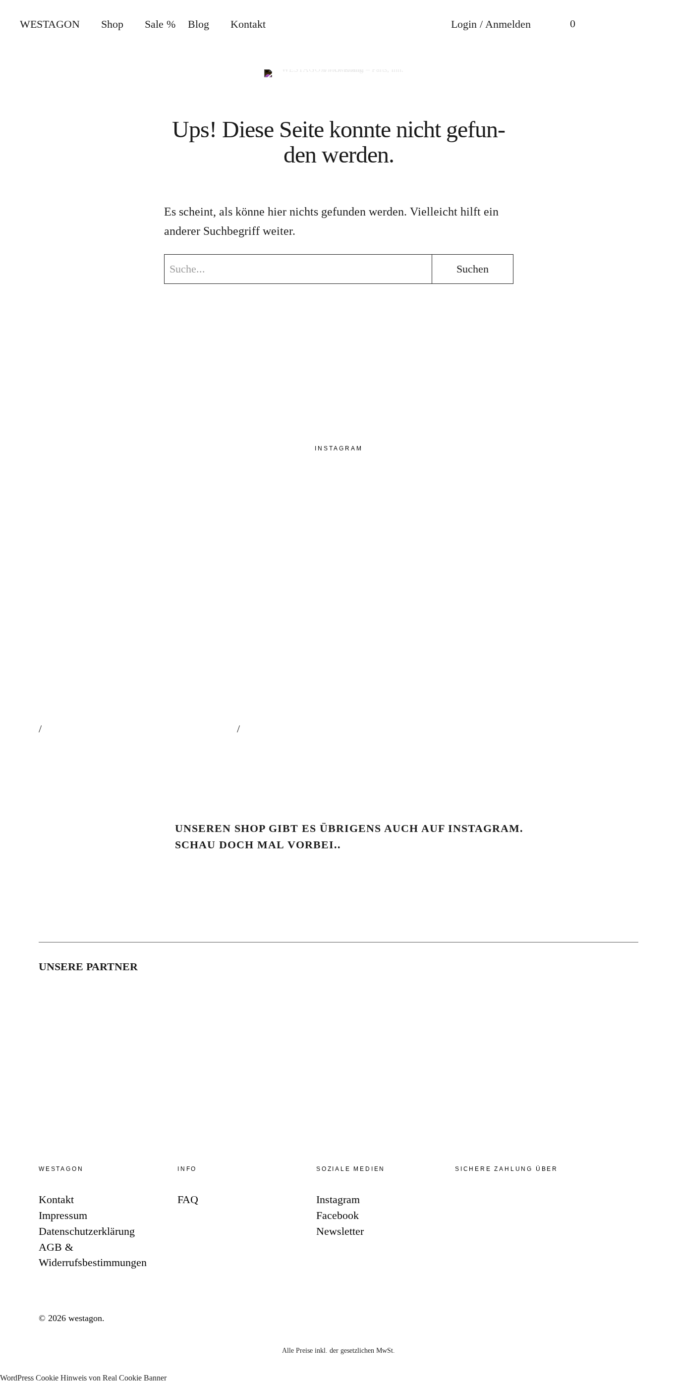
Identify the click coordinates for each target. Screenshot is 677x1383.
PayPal (468, 1202)
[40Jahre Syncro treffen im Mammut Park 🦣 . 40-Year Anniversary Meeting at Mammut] (336, 621)
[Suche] (605, 24)
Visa (557, 1202)
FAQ (187, 1199)
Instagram (659, 658)
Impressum (63, 1215)
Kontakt (248, 24)
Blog (198, 24)
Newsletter (659, 718)
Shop (112, 24)
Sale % (160, 24)
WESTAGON (50, 24)
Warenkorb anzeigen (565, 24)
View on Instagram (78, 745)
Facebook (659, 688)
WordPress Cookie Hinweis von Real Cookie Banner (83, 1378)
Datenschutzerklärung (87, 1231)
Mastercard (527, 1202)
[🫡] (534, 621)
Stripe (497, 1202)
